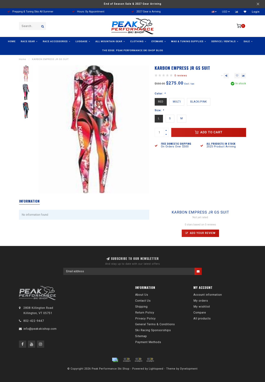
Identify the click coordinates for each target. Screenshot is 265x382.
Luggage (81, 41)
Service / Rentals (223, 41)
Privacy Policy (145, 318)
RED (160, 101)
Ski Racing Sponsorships (153, 330)
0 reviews (181, 75)
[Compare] (236, 11)
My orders (200, 300)
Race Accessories (55, 41)
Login (256, 11)
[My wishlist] (245, 11)
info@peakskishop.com (40, 328)
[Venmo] (150, 360)
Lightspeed (156, 368)
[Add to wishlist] (237, 75)
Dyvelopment (189, 368)
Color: (160, 93)
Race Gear (28, 41)
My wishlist (201, 306)
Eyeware (157, 41)
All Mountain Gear (108, 41)
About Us (141, 294)
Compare (199, 312)
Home (12, 41)
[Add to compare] (243, 75)
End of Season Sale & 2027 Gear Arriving (132, 3)
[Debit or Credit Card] (126, 360)
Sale (247, 41)
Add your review (202, 233)
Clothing (136, 41)
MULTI (177, 101)
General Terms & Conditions (155, 324)
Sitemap (141, 336)
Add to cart (210, 132)
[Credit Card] (115, 360)
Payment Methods (148, 342)
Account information (207, 294)
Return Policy (144, 312)
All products (202, 318)
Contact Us (143, 300)
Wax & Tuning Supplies (187, 41)
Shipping (141, 306)
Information (29, 201)
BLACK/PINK (198, 101)
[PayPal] (138, 360)
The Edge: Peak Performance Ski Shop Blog (132, 50)
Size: (159, 110)
